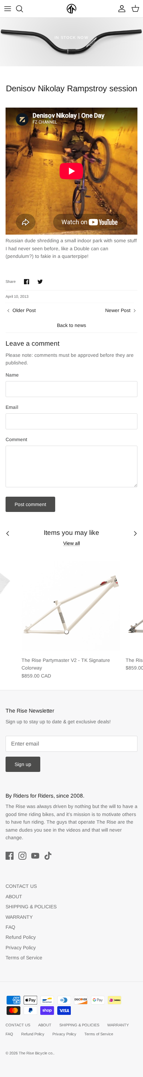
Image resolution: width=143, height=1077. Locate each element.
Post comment (30, 504)
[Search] (23, 8)
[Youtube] (35, 856)
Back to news (71, 325)
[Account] (120, 8)
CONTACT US (21, 886)
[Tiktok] (48, 856)
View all (71, 543)
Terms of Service (24, 957)
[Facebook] (10, 856)
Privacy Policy (21, 947)
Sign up (23, 764)
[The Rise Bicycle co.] (71, 8)
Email (12, 407)
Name (12, 375)
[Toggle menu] (7, 8)
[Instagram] (22, 856)
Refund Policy (21, 937)
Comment (16, 439)
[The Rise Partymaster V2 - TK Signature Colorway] (71, 603)
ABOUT (14, 896)
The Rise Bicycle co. (36, 1053)
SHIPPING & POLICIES (31, 906)
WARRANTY (19, 917)
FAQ (10, 927)
